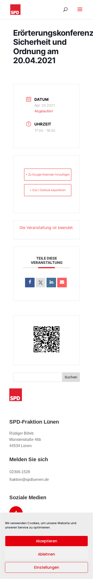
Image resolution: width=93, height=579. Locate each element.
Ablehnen (46, 554)
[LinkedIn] (51, 282)
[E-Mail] (62, 282)
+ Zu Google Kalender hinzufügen (48, 174)
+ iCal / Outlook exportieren (48, 190)
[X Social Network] (40, 282)
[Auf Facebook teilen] (30, 282)
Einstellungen (46, 567)
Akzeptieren (46, 541)
